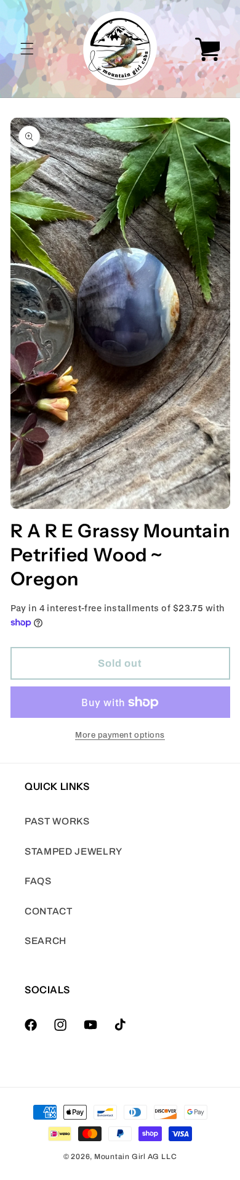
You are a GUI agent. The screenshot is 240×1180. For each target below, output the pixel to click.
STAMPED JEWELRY (73, 851)
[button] (27, 48)
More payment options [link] (120, 734)
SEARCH (45, 940)
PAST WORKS (57, 821)
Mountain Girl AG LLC (135, 1156)
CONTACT (49, 911)
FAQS (38, 881)
